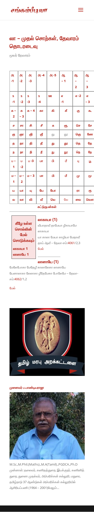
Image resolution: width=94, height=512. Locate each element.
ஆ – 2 (76, 81)
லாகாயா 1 (20, 248)
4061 (71, 243)
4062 (17, 279)
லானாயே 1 (21, 254)
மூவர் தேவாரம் (20, 55)
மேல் (41, 248)
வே (66, 199)
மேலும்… (53, 487)
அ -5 (53, 75)
